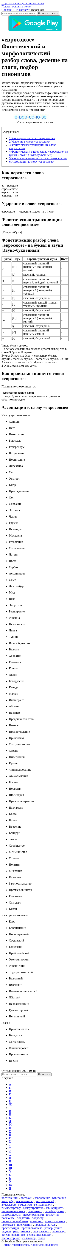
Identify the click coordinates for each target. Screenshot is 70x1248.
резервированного (13, 1234)
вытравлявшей (45, 1201)
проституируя (10, 1228)
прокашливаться (45, 1224)
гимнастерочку (11, 1207)
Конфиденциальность (44, 1244)
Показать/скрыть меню (16, 6)
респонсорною (10, 1238)
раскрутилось (21, 1231)
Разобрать (44, 1074)
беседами (26, 1197)
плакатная (52, 1214)
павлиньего (35, 1211)
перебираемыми (33, 1214)
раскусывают (41, 1231)
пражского (8, 1224)
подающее (8, 1218)
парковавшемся (11, 1214)
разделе (6, 1231)
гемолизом (25, 1204)
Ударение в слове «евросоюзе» (29, 141)
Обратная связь (20, 1244)
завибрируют (54, 1207)
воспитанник (9, 1197)
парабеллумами (54, 1211)
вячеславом (8, 1204)
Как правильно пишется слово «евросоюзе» (38, 158)
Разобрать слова (47, 13)
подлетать (23, 1218)
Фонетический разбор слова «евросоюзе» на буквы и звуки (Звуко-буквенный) (38, 153)
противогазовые (31, 1228)
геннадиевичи (43, 1204)
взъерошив (59, 1197)
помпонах (36, 1221)
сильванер (28, 1238)
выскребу (7, 1201)
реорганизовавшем (39, 1234)
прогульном (24, 1224)
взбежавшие (42, 1197)
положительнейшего (14, 1221)
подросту (37, 1218)
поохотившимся (55, 1221)
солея (41, 1238)
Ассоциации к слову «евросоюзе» (32, 161)
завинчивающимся (13, 1211)
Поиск (5, 1244)
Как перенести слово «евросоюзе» (32, 138)
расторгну (58, 1231)
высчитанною (24, 1201)
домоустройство (33, 1207)
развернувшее (53, 1228)
